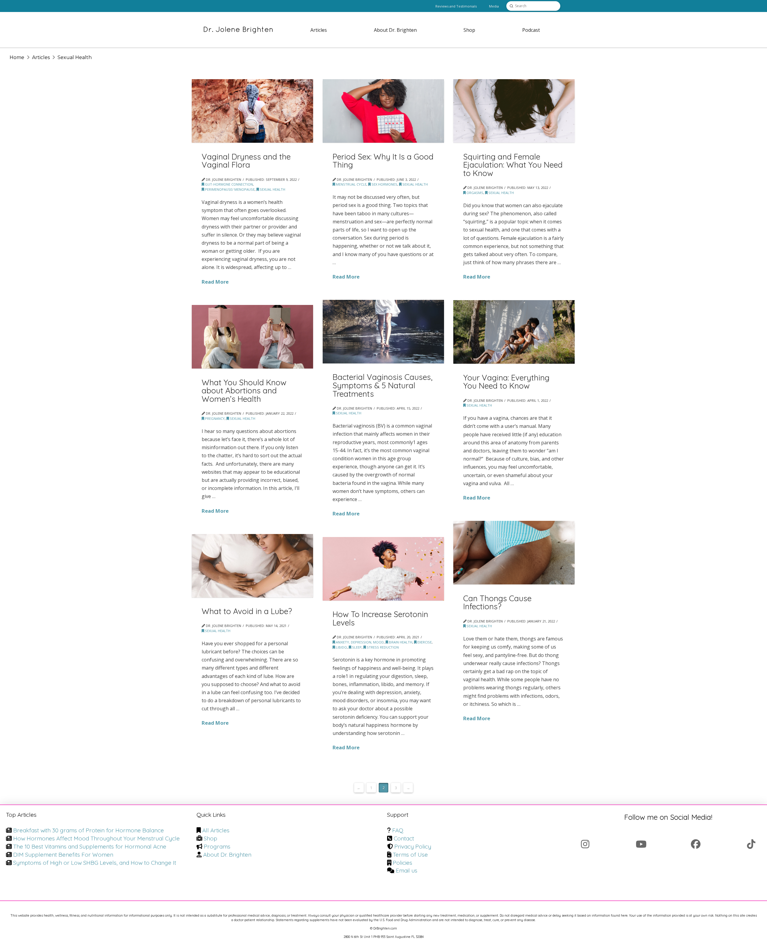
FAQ (397, 830)
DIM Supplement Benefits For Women (63, 854)
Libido (341, 647)
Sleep (356, 647)
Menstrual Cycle (350, 184)
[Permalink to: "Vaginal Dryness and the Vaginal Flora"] (252, 111)
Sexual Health (272, 189)
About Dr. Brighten (227, 854)
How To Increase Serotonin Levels (380, 618)
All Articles (216, 830)
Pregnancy (214, 418)
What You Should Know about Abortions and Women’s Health (244, 391)
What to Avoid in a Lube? (247, 611)
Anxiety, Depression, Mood (359, 642)
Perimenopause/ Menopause (229, 189)
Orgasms (474, 192)
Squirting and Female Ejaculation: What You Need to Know (513, 165)
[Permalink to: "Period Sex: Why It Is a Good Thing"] (383, 111)
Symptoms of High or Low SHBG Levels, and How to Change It (94, 862)
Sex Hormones (384, 184)
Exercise (424, 642)
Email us (406, 870)
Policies (402, 862)
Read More (215, 281)
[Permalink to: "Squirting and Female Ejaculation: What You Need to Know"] (514, 111)
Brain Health (400, 642)
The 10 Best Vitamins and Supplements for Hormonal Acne (89, 846)
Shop (210, 838)
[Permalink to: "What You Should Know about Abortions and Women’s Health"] (252, 337)
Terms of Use (410, 854)
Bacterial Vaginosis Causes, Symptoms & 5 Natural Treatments (383, 385)
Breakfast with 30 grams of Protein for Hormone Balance (88, 830)
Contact (404, 838)
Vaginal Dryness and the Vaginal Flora (246, 161)
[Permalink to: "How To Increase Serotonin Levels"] (383, 569)
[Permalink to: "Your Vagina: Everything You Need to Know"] (514, 332)
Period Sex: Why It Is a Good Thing (383, 161)
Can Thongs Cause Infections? (497, 602)
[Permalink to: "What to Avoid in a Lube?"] (252, 566)
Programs (217, 846)
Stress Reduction (382, 647)
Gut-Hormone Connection (228, 184)
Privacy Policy (412, 846)
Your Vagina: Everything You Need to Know (506, 382)
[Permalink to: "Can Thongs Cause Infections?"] (514, 552)
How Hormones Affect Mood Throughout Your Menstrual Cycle (96, 838)
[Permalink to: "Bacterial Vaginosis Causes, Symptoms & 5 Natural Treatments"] (383, 331)
